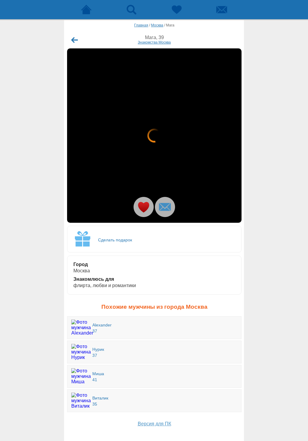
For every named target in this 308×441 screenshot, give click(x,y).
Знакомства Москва (154, 42)
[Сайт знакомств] (86, 9)
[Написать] (165, 207)
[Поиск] (131, 9)
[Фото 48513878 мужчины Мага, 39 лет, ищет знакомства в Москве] (154, 135)
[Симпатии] (176, 9)
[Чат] (221, 9)
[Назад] (74, 40)
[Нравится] (144, 207)
